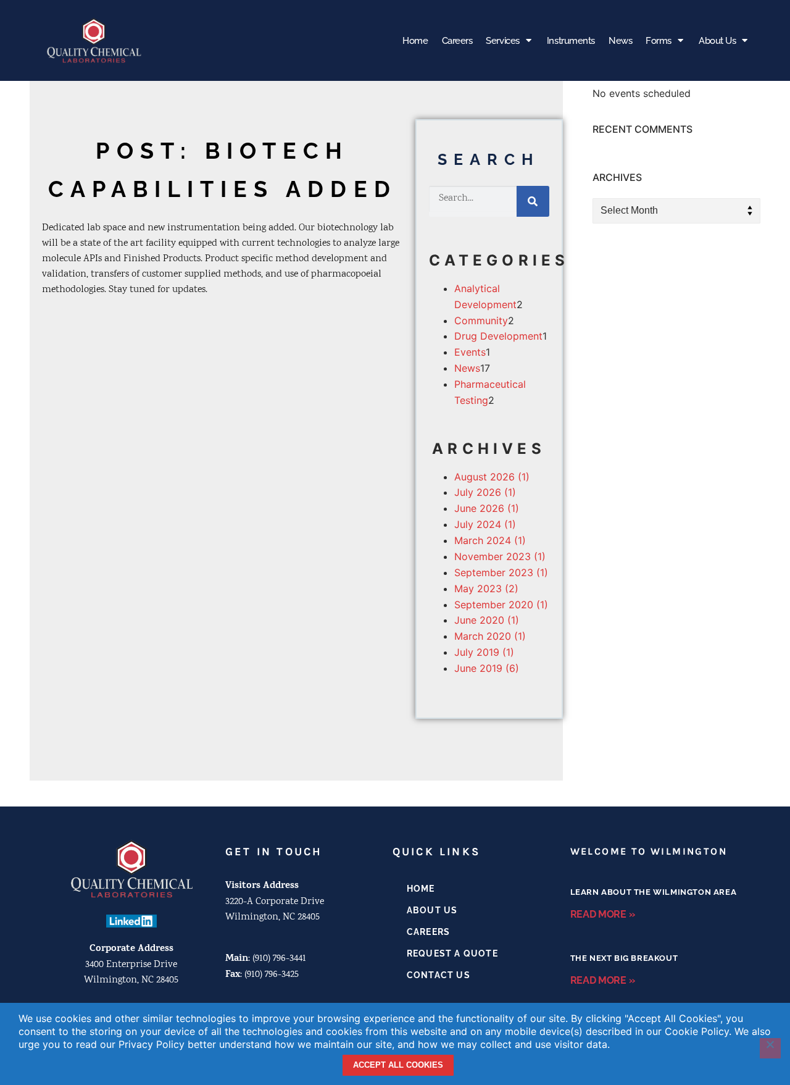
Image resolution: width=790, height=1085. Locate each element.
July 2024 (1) (485, 524)
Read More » (602, 914)
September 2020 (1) (501, 604)
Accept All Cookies (398, 1065)
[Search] (533, 201)
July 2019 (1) (484, 652)
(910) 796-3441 (279, 959)
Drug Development (498, 336)
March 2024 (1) (490, 540)
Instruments (571, 40)
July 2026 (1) (485, 492)
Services (502, 40)
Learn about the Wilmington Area (653, 892)
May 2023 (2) (486, 588)
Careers (457, 40)
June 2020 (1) (486, 620)
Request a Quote (452, 953)
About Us (717, 40)
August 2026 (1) (492, 477)
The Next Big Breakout (624, 958)
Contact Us (438, 975)
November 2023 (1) (500, 556)
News (620, 40)
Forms (659, 40)
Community (481, 320)
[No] (770, 1048)
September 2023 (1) (501, 572)
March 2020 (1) (490, 636)
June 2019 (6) (486, 668)
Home (415, 40)
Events (470, 352)
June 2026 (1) (486, 508)
